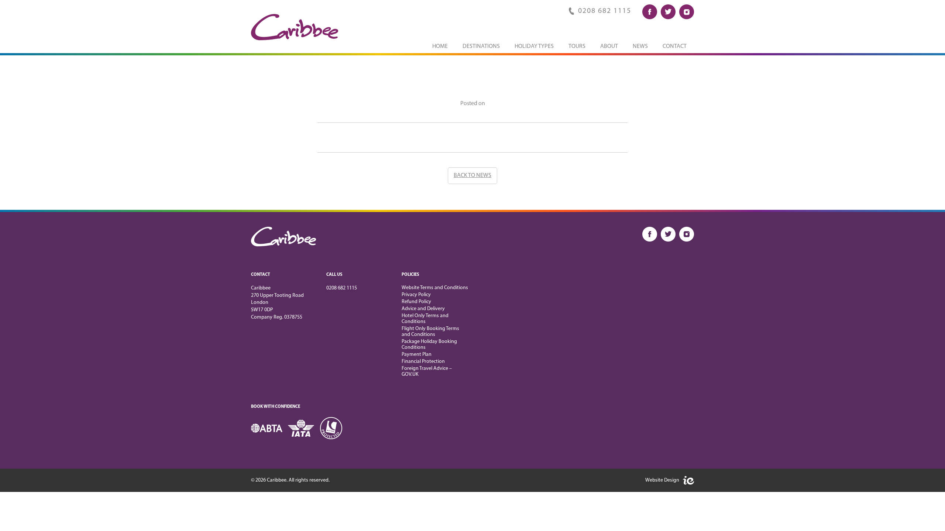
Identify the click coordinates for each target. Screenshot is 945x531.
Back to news (472, 175)
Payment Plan (417, 354)
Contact (675, 46)
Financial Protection (423, 361)
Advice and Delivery (423, 309)
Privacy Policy (416, 295)
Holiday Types (534, 46)
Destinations (481, 46)
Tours (576, 46)
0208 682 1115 (604, 11)
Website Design (662, 480)
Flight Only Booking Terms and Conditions (430, 331)
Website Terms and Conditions (435, 288)
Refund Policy (416, 302)
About (609, 46)
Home (440, 46)
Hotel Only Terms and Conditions (425, 318)
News (640, 46)
